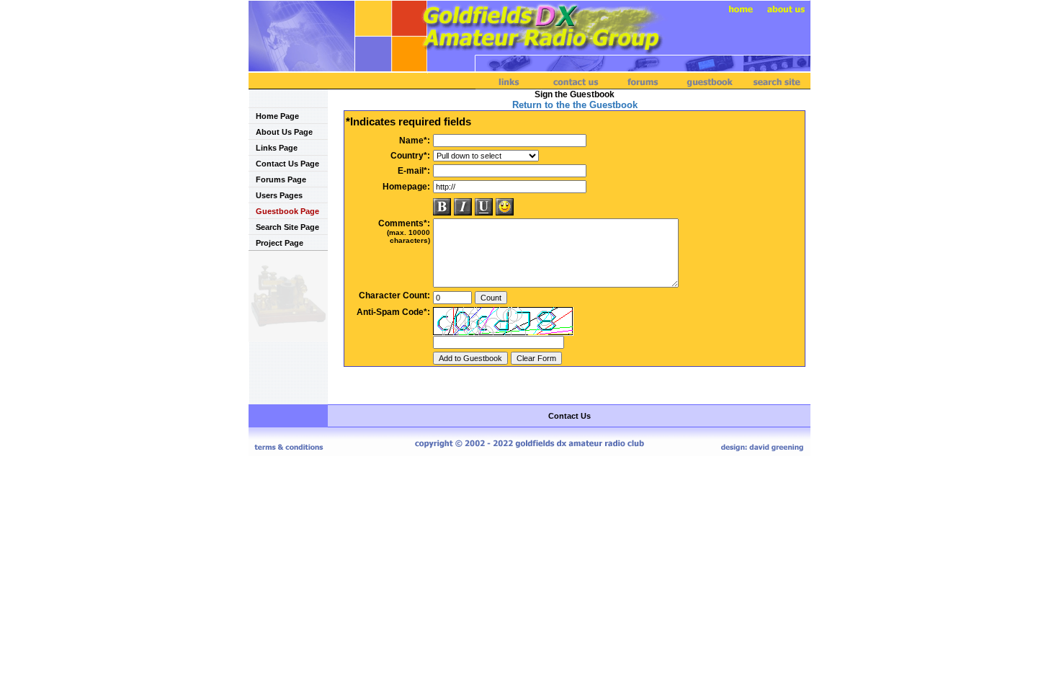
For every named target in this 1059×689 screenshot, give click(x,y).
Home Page (277, 116)
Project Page (279, 243)
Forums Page (281, 179)
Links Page (277, 147)
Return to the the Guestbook (575, 104)
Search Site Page (287, 227)
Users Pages (279, 195)
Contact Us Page (287, 163)
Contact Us (569, 416)
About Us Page (284, 132)
